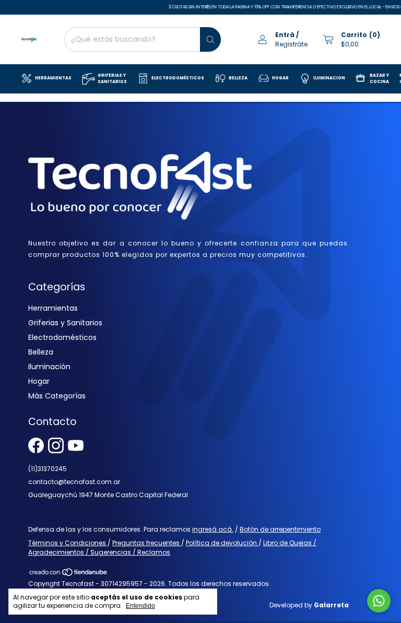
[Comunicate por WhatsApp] (379, 601)
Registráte (291, 44)
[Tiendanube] (68, 574)
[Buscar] (210, 39)
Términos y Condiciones (68, 542)
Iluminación (49, 366)
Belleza (40, 352)
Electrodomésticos (62, 337)
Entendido (140, 605)
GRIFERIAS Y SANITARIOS (112, 79)
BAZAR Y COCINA (379, 79)
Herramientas (53, 308)
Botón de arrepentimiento (280, 529)
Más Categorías (57, 396)
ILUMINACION (329, 78)
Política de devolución (222, 542)
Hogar (39, 381)
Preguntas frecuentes (146, 542)
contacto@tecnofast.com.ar (74, 481)
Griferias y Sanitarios (65, 323)
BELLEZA (238, 78)
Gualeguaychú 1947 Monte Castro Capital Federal (108, 494)
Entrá (284, 34)
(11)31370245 (47, 468)
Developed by (309, 605)
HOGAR (280, 78)
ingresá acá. (212, 529)
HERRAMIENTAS (53, 78)
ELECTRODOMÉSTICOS (177, 78)
